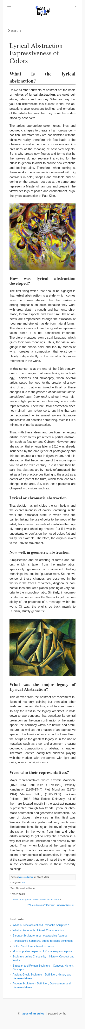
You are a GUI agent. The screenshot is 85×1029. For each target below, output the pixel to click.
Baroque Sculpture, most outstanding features (40, 935)
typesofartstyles (25, 877)
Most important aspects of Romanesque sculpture (42, 951)
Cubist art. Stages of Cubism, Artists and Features (35, 899)
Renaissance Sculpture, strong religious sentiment (43, 940)
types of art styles (33, 1013)
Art (23, 882)
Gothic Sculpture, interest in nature (33, 946)
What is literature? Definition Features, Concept (50, 905)
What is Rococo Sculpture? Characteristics (38, 930)
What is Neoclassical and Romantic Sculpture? (41, 925)
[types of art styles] (42, 10)
